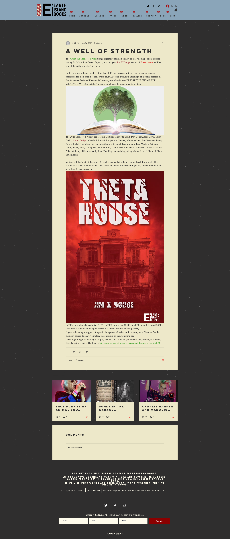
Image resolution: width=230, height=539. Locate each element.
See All (175, 375)
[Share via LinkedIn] (80, 352)
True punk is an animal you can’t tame (71, 408)
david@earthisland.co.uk (71, 490)
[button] (175, 9)
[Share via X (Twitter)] (73, 352)
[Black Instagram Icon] (158, 6)
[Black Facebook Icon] (153, 6)
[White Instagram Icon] (124, 505)
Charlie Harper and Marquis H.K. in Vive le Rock (157, 408)
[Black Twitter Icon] (147, 6)
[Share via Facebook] (67, 352)
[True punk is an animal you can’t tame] (71, 391)
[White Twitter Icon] (106, 505)
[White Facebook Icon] (115, 505)
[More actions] (162, 43)
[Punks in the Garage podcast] (115, 391)
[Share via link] (86, 352)
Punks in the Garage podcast (111, 408)
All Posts (56, 25)
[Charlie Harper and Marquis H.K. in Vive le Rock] (158, 391)
